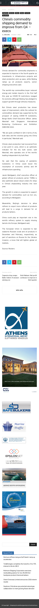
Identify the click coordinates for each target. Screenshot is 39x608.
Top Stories (5, 15)
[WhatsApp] (19, 39)
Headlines (11, 10)
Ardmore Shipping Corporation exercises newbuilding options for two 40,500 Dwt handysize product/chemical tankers (17, 573)
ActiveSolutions (32, 605)
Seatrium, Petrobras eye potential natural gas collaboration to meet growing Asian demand (19, 587)
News (22, 13)
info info (7, 34)
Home (4, 10)
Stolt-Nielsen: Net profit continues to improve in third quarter (28, 277)
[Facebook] (4, 39)
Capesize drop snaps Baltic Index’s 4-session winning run (10, 277)
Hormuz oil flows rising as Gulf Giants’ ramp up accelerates (19, 558)
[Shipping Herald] (19, 3)
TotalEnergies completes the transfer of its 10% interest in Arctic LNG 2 (19, 565)
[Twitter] (9, 39)
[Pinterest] (14, 39)
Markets (12, 13)
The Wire (27, 13)
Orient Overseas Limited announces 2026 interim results (20, 581)
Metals (17, 13)
